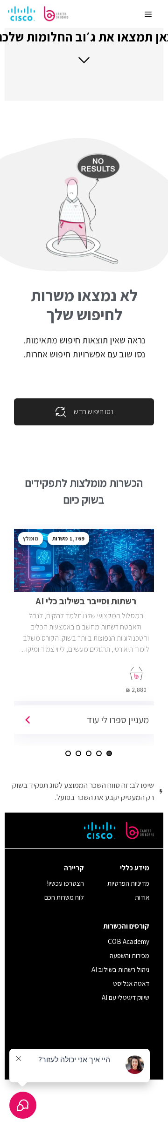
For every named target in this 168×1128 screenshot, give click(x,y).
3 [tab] (88, 753)
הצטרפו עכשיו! (65, 883)
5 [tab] (68, 753)
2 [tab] (99, 753)
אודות (142, 897)
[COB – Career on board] (38, 14)
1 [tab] (109, 753)
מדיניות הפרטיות (128, 883)
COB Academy (128, 941)
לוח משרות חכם (64, 897)
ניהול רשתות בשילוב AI (120, 969)
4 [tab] (78, 753)
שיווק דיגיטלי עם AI (125, 997)
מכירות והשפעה (129, 955)
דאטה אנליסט (131, 983)
